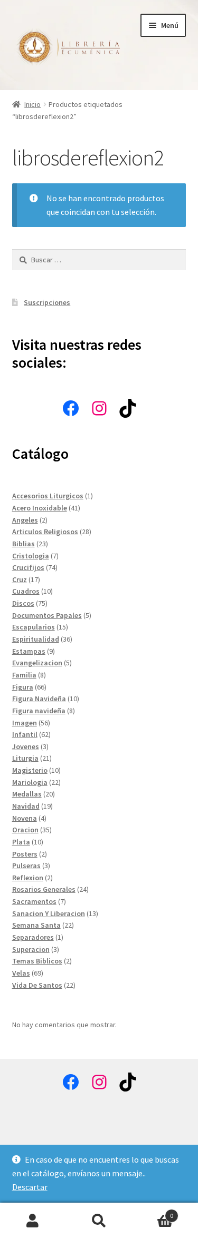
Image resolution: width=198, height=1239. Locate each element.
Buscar (99, 1221)
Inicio (32, 104)
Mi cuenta (33, 1221)
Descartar (30, 1187)
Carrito (152, 1212)
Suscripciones (47, 302)
